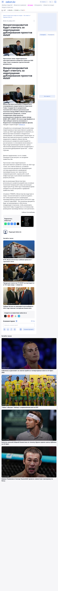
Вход (33, 321)
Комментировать (29, 329)
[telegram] (8, 224)
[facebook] (11, 224)
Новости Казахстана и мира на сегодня (12, 15)
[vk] (15, 224)
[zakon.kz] (10, 2)
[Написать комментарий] (19, 325)
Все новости (27, 15)
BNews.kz (22, 124)
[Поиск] (55, 2)
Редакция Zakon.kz (7, 17)
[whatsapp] (5, 224)
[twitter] (18, 224)
